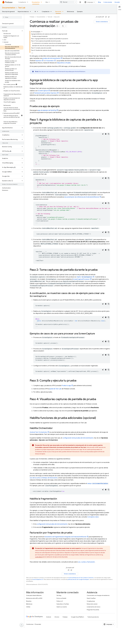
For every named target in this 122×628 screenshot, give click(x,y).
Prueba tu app (66, 385)
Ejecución (58, 11)
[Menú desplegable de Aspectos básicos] (31, 11)
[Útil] (106, 17)
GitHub (28, 607)
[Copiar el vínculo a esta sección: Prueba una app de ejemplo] (61, 106)
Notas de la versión (92, 604)
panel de (55, 389)
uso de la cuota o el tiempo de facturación (43, 478)
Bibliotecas (29, 604)
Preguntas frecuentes (93, 609)
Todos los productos (93, 617)
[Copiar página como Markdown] (63, 26)
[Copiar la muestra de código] (108, 134)
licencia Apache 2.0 (38, 579)
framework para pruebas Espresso (45, 93)
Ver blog (59, 595)
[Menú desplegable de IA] (38, 11)
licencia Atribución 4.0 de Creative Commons (81, 577)
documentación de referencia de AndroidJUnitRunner (81, 197)
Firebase (32, 17)
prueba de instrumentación (51, 58)
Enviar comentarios (102, 21)
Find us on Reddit (61, 598)
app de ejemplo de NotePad (47, 110)
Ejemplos (80, 11)
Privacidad (38, 624)
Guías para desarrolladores (33, 595)
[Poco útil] (108, 17)
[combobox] (68, 2)
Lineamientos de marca (93, 607)
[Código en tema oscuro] (105, 134)
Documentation (8, 8)
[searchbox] (12, 17)
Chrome (56, 617)
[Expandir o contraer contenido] (42, 31)
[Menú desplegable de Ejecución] (63, 11)
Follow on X (60, 601)
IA (35, 11)
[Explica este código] (102, 134)
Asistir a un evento (62, 607)
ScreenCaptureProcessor (81, 279)
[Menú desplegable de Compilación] (28, 2)
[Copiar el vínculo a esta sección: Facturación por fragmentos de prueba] (74, 533)
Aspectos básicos (23, 11)
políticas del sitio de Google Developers (78, 579)
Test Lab (21, 8)
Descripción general (8, 11)
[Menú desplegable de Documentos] (42, 2)
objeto (84, 277)
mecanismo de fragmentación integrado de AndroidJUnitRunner (65, 537)
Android (48, 617)
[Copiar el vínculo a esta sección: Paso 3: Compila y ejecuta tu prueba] (78, 381)
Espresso (38, 61)
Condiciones (29, 624)
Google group (91, 601)
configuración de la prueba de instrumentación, (52, 524)
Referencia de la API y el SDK (34, 598)
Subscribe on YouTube (63, 604)
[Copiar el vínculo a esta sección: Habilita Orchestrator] (54, 428)
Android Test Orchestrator (38, 432)
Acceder (117, 2)
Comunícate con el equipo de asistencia (98, 595)
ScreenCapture (43, 91)
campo (97, 483)
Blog (99, 2)
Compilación (22, 2)
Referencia (70, 11)
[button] (10, 31)
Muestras (28, 601)
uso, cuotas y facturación (86, 562)
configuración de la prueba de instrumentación (78, 438)
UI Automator (49, 61)
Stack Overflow (91, 598)
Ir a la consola (108, 2)
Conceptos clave (93, 517)
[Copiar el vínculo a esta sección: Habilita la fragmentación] (59, 499)
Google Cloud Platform (77, 617)
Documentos (36, 2)
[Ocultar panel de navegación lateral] (21, 625)
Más (47, 2)
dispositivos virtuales (64, 63)
